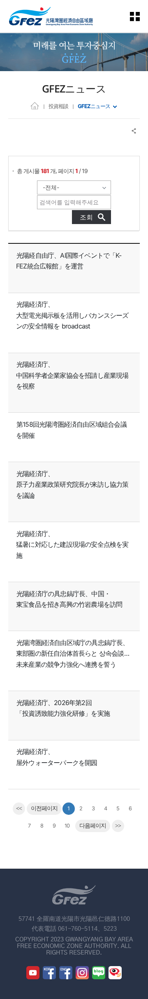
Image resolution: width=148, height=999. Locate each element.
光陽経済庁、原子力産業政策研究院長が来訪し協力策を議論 (72, 484)
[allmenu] (140, 16)
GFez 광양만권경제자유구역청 (51, 16)
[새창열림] (32, 972)
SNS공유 (134, 131)
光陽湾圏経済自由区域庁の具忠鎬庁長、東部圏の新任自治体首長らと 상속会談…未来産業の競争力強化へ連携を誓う (72, 653)
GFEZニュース (94, 106)
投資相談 (58, 106)
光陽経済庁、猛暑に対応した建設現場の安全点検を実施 (72, 545)
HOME (34, 105)
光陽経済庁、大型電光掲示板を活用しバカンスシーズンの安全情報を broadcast (72, 315)
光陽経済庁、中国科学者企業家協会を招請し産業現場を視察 (72, 375)
